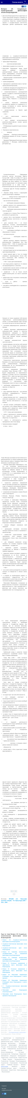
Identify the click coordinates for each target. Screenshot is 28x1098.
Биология (23, 1041)
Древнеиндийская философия (11, 1011)
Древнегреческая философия (11, 1009)
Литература (14, 1054)
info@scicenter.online (7, 1090)
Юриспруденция (22, 1070)
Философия (4, 1066)
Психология (4, 1061)
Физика (23, 1064)
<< (24, 3)
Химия (23, 1066)
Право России (22, 1057)
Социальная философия (8, 1025)
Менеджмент (22, 1056)
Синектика (23, 1021)
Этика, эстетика (16, 1034)
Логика (15, 1016)
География (22, 1043)
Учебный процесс (12, 1064)
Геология (3, 1045)
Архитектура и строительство (14, 1038)
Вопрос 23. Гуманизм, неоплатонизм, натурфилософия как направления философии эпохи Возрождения (15, 953)
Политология (13, 1057)
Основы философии (12, 1020)
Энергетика (12, 1070)
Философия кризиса (6, 1028)
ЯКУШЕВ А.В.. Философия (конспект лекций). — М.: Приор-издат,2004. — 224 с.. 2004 (14, 900)
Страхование (14, 1063)
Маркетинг (22, 1054)
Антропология (6, 1007)
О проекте (4, 1085)
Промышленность (20, 1059)
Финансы (14, 1066)
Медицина (13, 1056)
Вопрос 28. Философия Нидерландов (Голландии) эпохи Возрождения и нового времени (15, 976)
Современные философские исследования (13, 1023)
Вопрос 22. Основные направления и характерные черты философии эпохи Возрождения (15, 965)
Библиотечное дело (7, 1041)
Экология (22, 1068)
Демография (13, 1045)
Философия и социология (17, 1027)
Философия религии (19, 1030)
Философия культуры (20, 1028)
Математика (4, 1056)
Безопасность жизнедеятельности (12, 1039)
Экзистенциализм (6, 1034)
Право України (7, 1059)
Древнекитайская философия (10, 1012)
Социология (4, 1063)
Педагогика (4, 1057)
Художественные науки (8, 1068)
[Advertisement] (14, 40)
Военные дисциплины (8, 1043)
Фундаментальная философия (17, 1032)
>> (26, 3)
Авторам (4, 1088)
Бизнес (17, 1041)
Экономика (4, 1070)
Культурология (5, 1054)
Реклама (12, 1061)
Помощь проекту (17, 2)
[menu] (1, 2)
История (21, 1052)
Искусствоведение (7, 1052)
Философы (4, 1032)
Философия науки (6, 1030)
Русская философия (14, 1021)
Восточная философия (18, 1007)
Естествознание (12, 1047)
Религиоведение (21, 1061)
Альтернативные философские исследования (14, 1005)
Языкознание (6, 1072)
